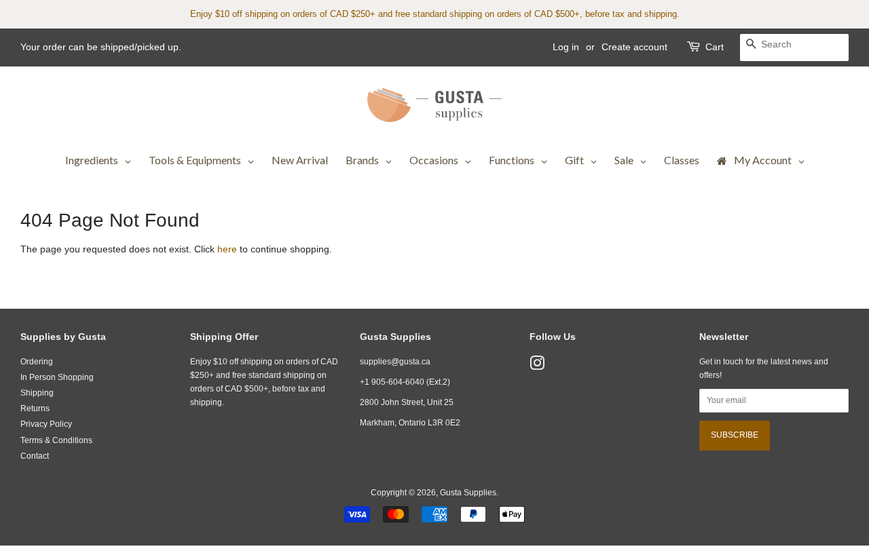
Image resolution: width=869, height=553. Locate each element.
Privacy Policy (46, 424)
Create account (634, 46)
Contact (34, 456)
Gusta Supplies (468, 492)
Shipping (37, 393)
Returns (35, 408)
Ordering (36, 361)
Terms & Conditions (56, 440)
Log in (566, 46)
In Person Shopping (57, 377)
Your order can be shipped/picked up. (100, 46)
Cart (714, 46)
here (227, 249)
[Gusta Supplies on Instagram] (537, 366)
